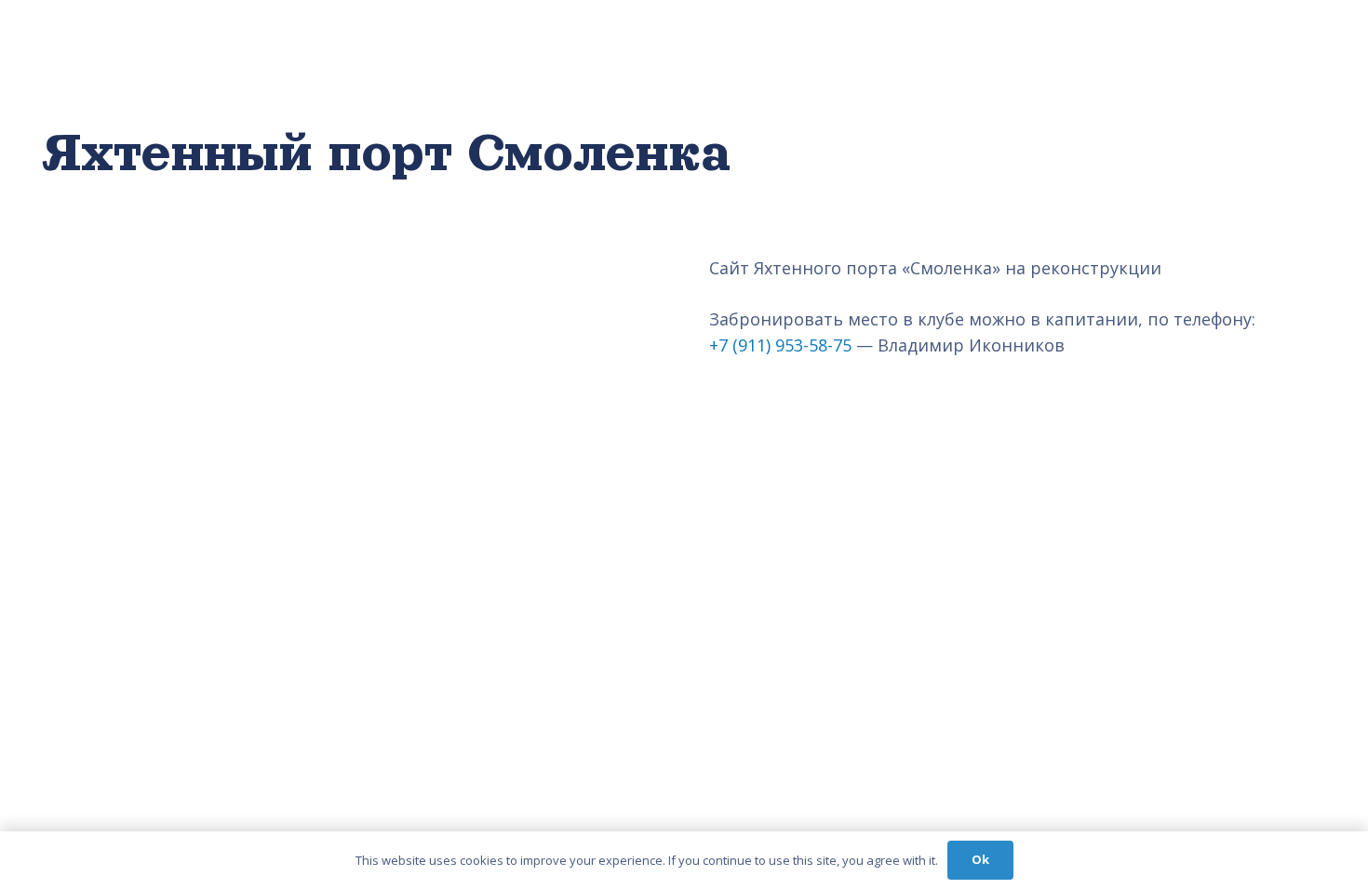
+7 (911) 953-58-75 (780, 345)
